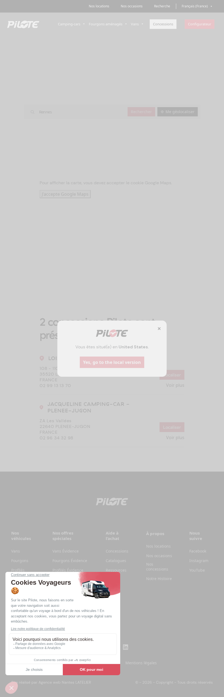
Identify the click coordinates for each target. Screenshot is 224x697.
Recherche (162, 6)
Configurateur (199, 24)
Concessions (163, 24)
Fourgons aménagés (105, 24)
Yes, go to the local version (112, 362)
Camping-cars (69, 24)
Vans (135, 24)
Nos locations (99, 6)
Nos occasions (132, 6)
